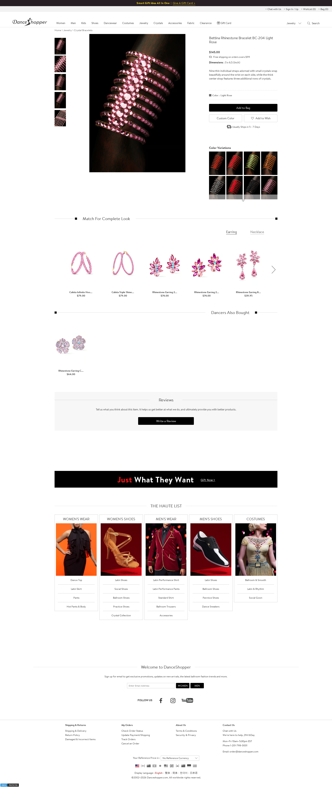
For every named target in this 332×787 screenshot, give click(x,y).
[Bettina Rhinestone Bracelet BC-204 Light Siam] (234, 163)
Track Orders (128, 739)
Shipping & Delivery (75, 730)
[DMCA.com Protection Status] (9, 784)
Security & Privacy (186, 735)
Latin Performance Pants (166, 589)
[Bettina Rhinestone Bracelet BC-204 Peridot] (252, 163)
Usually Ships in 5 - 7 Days (246, 126)
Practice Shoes (121, 606)
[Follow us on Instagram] (173, 700)
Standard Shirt (166, 597)
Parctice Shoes (211, 597)
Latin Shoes (121, 580)
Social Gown (255, 597)
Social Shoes (121, 589)
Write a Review (166, 421)
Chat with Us (274, 9)
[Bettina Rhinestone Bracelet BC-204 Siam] (234, 187)
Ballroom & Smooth (255, 580)
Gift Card (226, 23)
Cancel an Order (130, 743)
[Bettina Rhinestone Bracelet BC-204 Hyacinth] (217, 163)
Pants (76, 597)
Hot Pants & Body (76, 606)
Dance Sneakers (210, 606)
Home (58, 30)
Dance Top (76, 580)
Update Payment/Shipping (135, 735)
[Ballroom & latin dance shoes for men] (210, 549)
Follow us (145, 700)
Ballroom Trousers (166, 606)
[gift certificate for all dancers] (166, 479)
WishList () (309, 9)
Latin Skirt (76, 589)
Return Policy (72, 735)
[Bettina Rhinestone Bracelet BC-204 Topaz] (269, 163)
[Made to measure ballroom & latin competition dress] (255, 549)
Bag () (324, 9)
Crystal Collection (121, 615)
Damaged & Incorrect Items (80, 739)
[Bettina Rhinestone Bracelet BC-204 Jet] (252, 187)
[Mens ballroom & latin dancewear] (166, 549)
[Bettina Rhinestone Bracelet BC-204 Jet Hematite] (217, 187)
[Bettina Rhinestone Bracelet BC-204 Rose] (269, 187)
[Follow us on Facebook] (161, 700)
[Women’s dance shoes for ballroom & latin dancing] (121, 549)
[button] (273, 269)
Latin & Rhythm (255, 589)
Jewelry (67, 30)
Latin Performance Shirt (166, 580)
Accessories (166, 615)
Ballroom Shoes (121, 597)
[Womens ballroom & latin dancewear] (76, 549)
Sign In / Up (292, 9)
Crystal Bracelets (83, 30)
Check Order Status (132, 730)
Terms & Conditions (186, 730)
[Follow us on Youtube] (187, 700)
